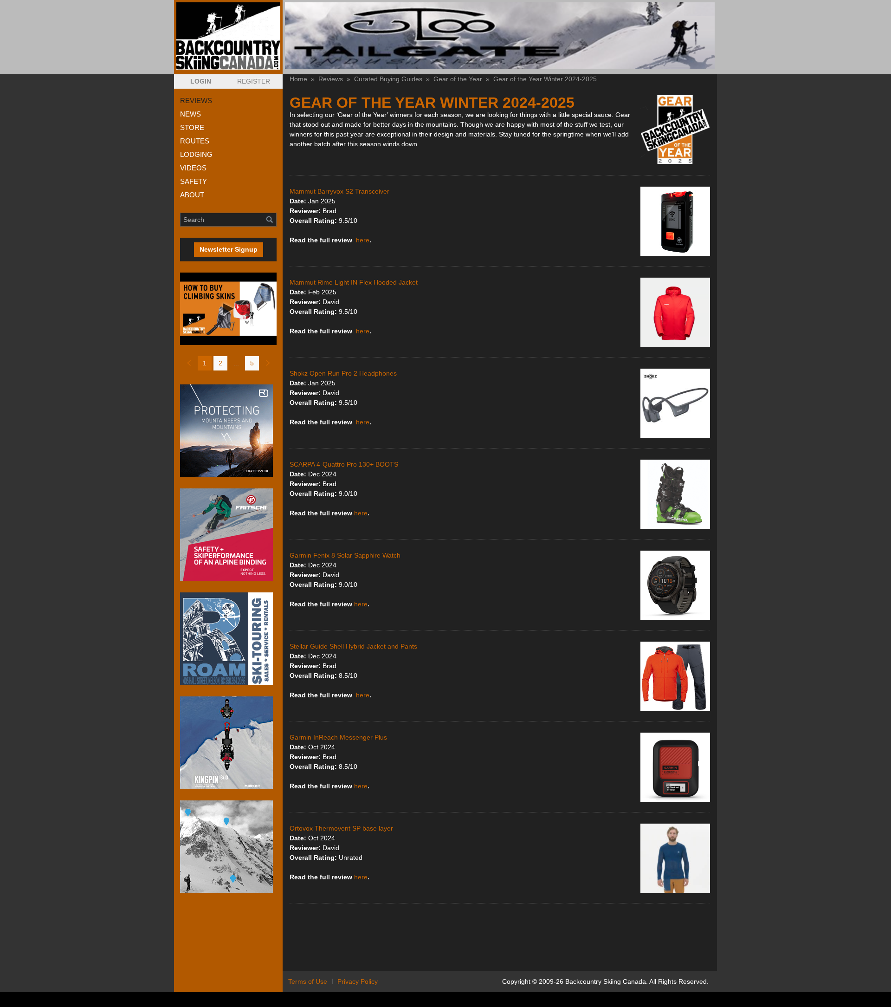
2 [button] (220, 363)
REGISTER (253, 81)
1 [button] (205, 363)
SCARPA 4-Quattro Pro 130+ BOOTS (344, 464)
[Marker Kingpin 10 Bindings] (228, 742)
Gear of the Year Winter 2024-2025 (545, 79)
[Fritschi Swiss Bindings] (228, 534)
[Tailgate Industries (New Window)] (500, 35)
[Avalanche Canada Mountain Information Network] (228, 846)
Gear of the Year (457, 79)
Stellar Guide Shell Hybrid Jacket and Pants (353, 646)
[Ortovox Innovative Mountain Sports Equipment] (228, 430)
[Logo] (228, 36)
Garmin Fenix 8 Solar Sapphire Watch (345, 555)
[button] (201, 81)
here (362, 240)
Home (298, 79)
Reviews (330, 79)
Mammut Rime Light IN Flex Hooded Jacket (354, 282)
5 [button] (252, 363)
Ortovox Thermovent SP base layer (341, 828)
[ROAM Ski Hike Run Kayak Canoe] (228, 638)
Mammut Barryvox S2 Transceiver (339, 191)
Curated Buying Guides (388, 79)
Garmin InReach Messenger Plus (338, 737)
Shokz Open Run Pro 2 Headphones (344, 373)
